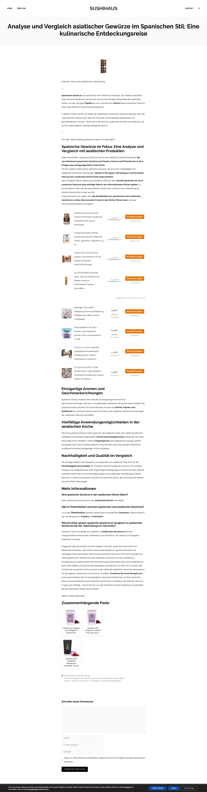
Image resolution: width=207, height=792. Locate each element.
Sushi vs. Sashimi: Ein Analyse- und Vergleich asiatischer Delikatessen (92, 681)
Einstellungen (33, 789)
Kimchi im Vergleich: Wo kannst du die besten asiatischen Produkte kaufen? (94, 678)
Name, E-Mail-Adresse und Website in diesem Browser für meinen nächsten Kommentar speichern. (104, 760)
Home (9, 8)
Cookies (127, 787)
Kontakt (189, 8)
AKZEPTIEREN (157, 788)
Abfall (173, 788)
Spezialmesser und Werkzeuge (77, 676)
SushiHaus (103, 8)
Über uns (21, 8)
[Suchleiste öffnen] (199, 8)
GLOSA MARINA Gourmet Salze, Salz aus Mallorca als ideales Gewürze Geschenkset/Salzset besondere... (86, 280)
